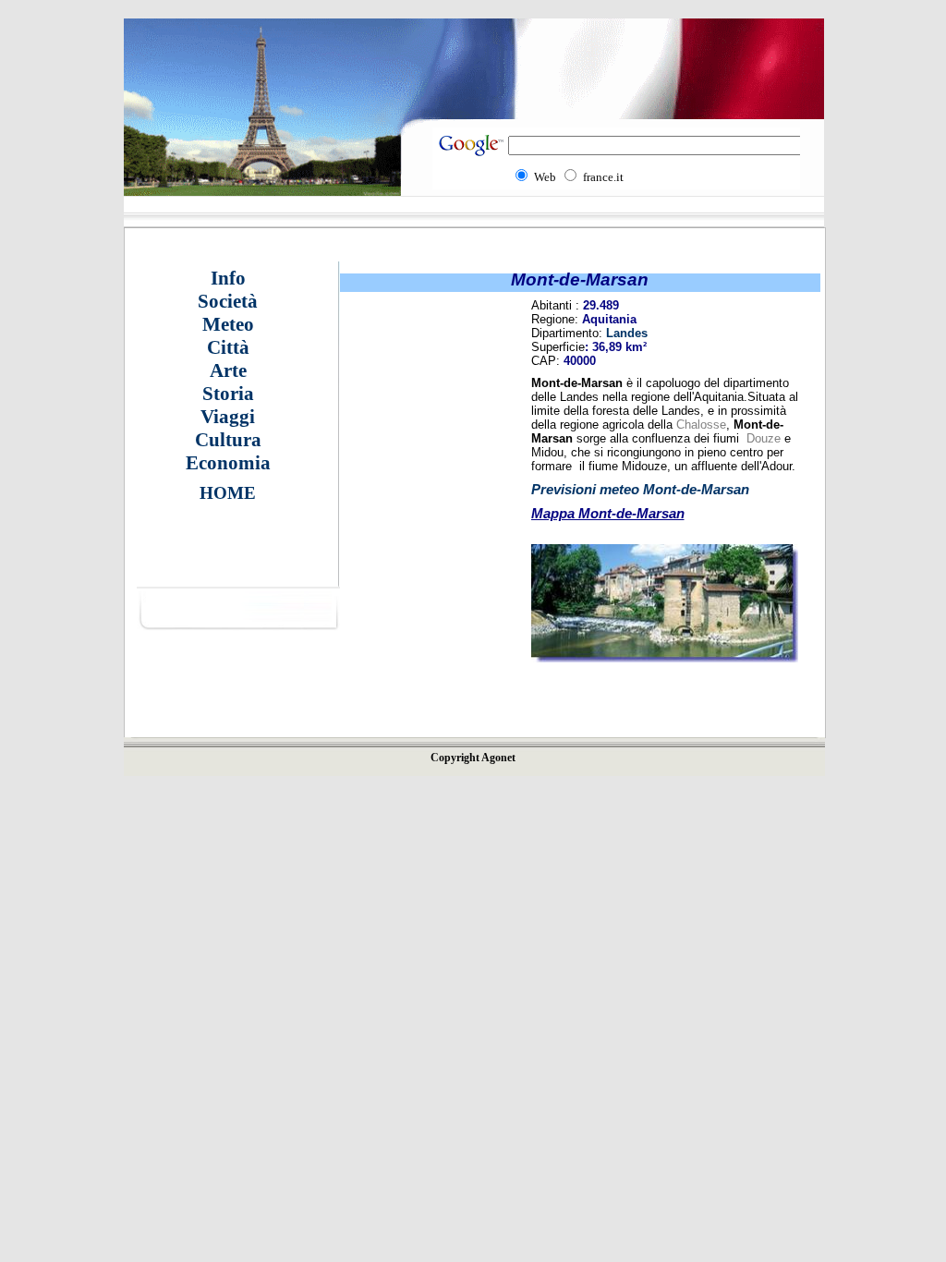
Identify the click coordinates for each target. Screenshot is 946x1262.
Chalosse (701, 424)
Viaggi (227, 417)
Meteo (228, 324)
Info (228, 278)
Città (228, 347)
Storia (228, 393)
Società (228, 301)
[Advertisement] (422, 550)
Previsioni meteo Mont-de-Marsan (640, 489)
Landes (627, 333)
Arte (228, 370)
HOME (228, 493)
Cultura (228, 440)
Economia (228, 463)
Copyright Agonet (473, 757)
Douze (763, 438)
